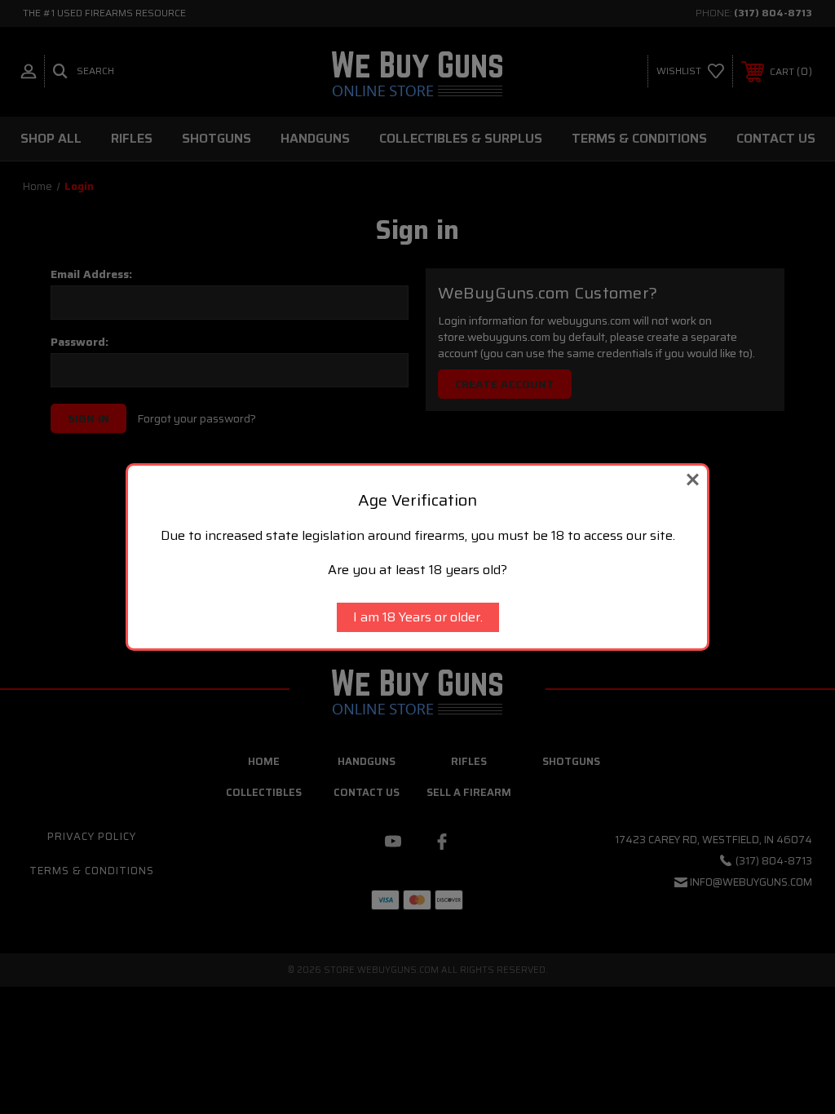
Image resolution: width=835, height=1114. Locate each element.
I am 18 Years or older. (418, 617)
